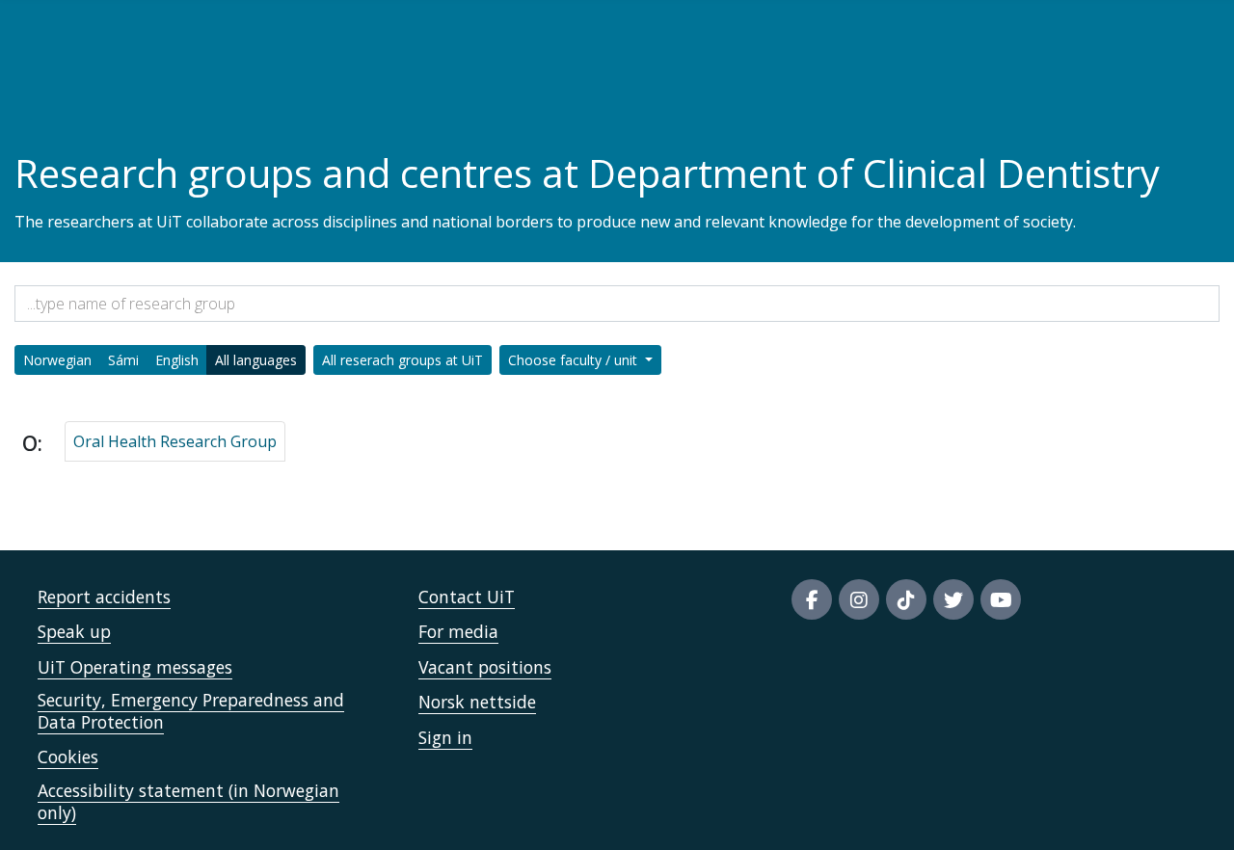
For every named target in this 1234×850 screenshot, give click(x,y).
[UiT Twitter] (953, 599)
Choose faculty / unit (574, 360)
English (177, 360)
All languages (256, 360)
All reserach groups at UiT (402, 360)
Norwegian (57, 360)
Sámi (123, 360)
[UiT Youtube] (1000, 599)
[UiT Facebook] (811, 599)
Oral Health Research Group (175, 441)
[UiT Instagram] (859, 599)
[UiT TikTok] (906, 599)
